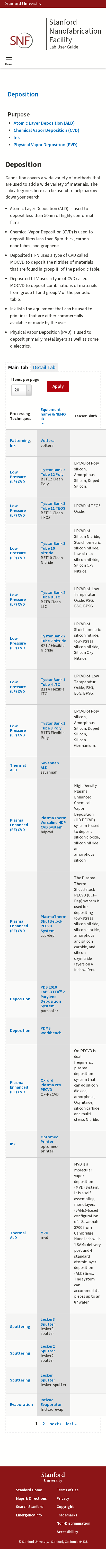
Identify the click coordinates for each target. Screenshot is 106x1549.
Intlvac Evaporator (51, 1402)
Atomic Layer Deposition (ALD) (44, 123)
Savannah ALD (50, 765)
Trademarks (67, 1515)
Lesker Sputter (48, 1378)
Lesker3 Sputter (48, 1322)
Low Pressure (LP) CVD (18, 477)
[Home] (23, 41)
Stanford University (23, 3)
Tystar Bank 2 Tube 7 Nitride (53, 638)
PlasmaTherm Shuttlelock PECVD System (53, 924)
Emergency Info (29, 1515)
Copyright (65, 1506)
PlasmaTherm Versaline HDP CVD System (53, 822)
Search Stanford (29, 1506)
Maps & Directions (31, 1498)
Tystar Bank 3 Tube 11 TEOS (53, 506)
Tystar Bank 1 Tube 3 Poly (53, 726)
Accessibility (67, 1532)
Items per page (25, 379)
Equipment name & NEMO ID (53, 414)
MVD (44, 1233)
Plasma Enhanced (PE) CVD (19, 825)
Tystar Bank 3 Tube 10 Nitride (53, 548)
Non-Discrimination (73, 1523)
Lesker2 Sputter (48, 1349)
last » (71, 1424)
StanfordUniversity (53, 1478)
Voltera (48, 440)
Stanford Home (29, 1490)
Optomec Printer (49, 1139)
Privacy (63, 1498)
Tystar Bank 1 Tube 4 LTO (53, 682)
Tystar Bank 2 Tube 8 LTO (53, 595)
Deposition (23, 94)
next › (55, 1424)
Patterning (20, 440)
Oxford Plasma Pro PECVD (51, 1085)
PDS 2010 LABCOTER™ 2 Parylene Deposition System (53, 996)
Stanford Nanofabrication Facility (75, 31)
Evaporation (21, 1404)
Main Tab (19, 367)
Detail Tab (44, 367)
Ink (17, 137)
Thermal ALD (18, 768)
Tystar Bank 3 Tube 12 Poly (53, 472)
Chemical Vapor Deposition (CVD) (47, 130)
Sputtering (20, 1326)
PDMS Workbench (51, 1030)
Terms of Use (67, 1490)
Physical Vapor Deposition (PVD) (46, 145)
